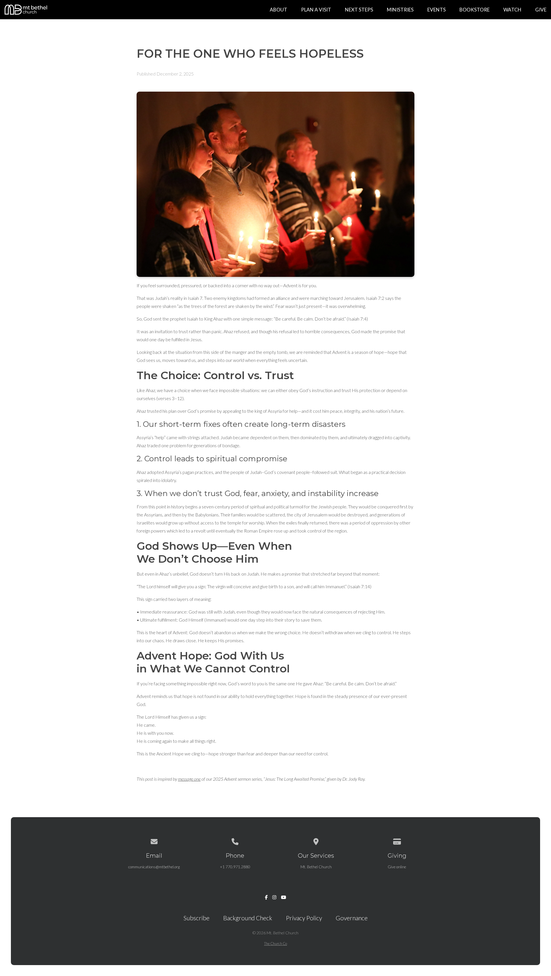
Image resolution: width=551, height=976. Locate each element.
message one (189, 779)
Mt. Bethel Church (316, 867)
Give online (397, 867)
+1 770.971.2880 (235, 867)
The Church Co (275, 943)
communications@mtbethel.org (154, 867)
